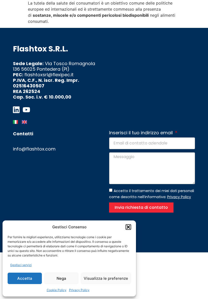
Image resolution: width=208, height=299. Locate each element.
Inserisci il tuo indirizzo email (141, 133)
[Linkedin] (16, 110)
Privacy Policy (79, 290)
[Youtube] (26, 110)
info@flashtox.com (34, 149)
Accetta (24, 278)
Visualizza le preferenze (106, 278)
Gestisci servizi (21, 265)
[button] (128, 227)
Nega (61, 278)
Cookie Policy (56, 290)
